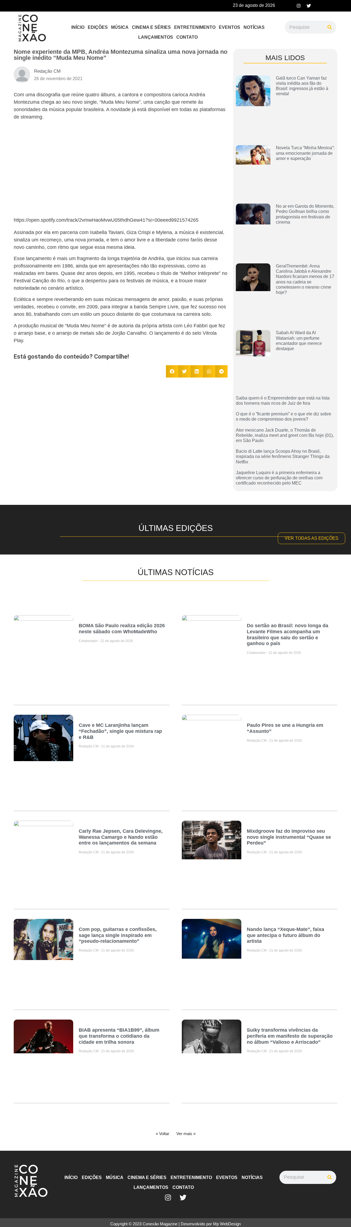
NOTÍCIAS (254, 27)
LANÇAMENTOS (155, 37)
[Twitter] (308, 5)
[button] (172, 371)
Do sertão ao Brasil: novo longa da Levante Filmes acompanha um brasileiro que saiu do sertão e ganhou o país (287, 634)
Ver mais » (186, 1133)
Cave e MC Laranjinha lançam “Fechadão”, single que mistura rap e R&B (120, 731)
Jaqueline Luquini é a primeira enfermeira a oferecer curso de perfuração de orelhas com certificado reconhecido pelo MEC (279, 477)
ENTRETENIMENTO (195, 27)
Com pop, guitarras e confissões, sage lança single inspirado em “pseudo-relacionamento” (118, 935)
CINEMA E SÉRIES (151, 27)
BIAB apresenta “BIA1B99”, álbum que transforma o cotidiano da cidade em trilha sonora (119, 1036)
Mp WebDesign (227, 1224)
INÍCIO (77, 27)
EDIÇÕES (98, 27)
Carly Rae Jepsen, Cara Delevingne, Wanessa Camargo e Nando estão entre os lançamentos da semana (121, 837)
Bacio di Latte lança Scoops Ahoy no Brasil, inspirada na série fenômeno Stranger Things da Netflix (283, 456)
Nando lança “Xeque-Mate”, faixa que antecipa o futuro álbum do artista (285, 935)
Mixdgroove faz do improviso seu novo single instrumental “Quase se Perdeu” (289, 837)
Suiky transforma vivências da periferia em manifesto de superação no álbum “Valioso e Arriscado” (290, 1036)
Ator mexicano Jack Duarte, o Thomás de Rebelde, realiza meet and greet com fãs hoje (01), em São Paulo (285, 435)
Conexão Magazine (160, 1224)
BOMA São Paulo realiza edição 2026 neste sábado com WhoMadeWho (122, 628)
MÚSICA (120, 27)
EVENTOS (229, 27)
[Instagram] (298, 5)
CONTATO (187, 37)
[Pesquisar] (329, 27)
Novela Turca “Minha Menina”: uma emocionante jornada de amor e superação (305, 153)
